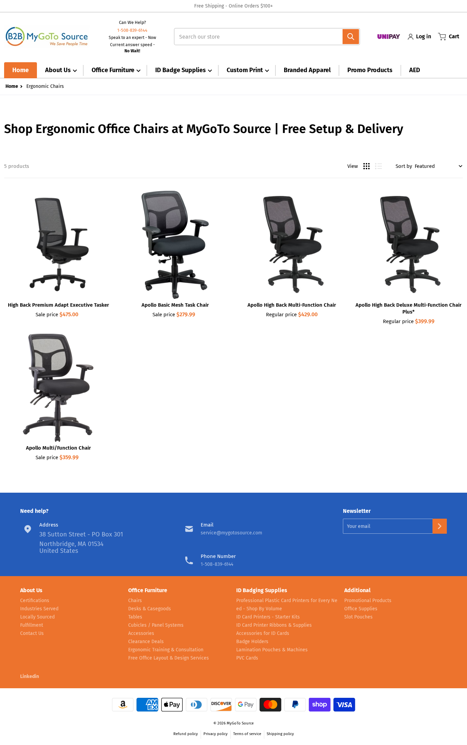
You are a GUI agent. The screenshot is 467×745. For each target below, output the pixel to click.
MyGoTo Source (240, 723)
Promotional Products (367, 600)
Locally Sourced (37, 617)
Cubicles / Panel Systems (156, 625)
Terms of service (247, 734)
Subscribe (439, 526)
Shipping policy (280, 734)
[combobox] (264, 36)
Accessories (141, 633)
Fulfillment (31, 625)
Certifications (34, 600)
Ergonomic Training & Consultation (165, 650)
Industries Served (39, 609)
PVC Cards (247, 658)
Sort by (404, 166)
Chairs (135, 600)
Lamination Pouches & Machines (272, 650)
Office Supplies (360, 609)
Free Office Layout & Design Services (168, 658)
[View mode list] (378, 166)
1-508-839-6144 (132, 30)
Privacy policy (215, 734)
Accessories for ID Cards (262, 633)
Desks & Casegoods (149, 609)
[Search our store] (351, 36)
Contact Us (32, 633)
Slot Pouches (358, 617)
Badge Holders (252, 641)
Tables (135, 617)
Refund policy (185, 734)
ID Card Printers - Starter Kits (268, 617)
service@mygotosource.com (231, 533)
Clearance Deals (146, 641)
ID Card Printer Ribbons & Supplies (274, 625)
